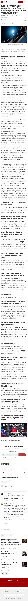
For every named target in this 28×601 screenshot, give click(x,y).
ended (5, 221)
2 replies (7, 523)
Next (24, 472)
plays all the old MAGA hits (19, 306)
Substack (8, 598)
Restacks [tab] (10, 481)
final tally (9, 261)
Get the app (20, 595)
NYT (2, 278)
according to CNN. (18, 412)
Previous (5, 472)
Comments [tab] (4, 481)
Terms (15, 591)
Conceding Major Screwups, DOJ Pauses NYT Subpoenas (10, 552)
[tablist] (6, 482)
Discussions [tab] (11, 535)
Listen (25, 20)
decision (23, 327)
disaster (23, 350)
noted (12, 131)
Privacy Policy (23, 459)
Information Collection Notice (13, 459)
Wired (2, 297)
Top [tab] (2, 535)
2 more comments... (5, 529)
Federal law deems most (10, 278)
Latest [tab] (6, 535)
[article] (14, 544)
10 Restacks (16, 463)
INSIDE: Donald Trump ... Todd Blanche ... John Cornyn (10, 555)
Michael (5, 503)
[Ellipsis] (26, 494)
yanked (25, 336)
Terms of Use (20, 457)
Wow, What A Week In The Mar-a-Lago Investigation (10, 563)
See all (3, 573)
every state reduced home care (13, 287)
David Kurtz (3, 19)
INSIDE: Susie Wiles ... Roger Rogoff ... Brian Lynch (11, 544)
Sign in (25, 1)
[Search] (25, 535)
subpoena (4, 364)
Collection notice (20, 591)
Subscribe (20, 1)
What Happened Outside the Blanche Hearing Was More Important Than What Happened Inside (10, 541)
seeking (15, 246)
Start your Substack (10, 595)
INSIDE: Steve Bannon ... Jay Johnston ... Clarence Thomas (10, 566)
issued (24, 362)
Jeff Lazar (6, 493)
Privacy (11, 591)
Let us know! (17, 440)
